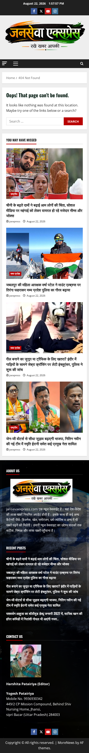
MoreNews (66, 742)
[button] (4, 63)
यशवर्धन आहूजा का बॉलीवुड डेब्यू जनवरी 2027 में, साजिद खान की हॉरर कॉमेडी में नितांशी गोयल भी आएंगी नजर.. (44, 616)
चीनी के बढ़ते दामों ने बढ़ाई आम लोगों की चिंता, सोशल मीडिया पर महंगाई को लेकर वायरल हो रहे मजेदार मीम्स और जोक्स (44, 210)
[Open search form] (81, 64)
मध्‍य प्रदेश (15, 273)
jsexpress (14, 221)
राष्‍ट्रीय (14, 194)
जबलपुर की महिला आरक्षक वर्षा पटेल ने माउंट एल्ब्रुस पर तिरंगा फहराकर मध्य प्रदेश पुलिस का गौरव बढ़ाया (43, 287)
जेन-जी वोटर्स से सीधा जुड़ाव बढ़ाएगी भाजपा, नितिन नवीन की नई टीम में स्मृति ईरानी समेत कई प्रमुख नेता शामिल (43, 441)
